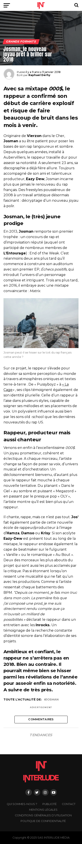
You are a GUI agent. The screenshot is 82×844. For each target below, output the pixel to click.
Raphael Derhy (39, 75)
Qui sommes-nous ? (22, 804)
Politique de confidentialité (43, 821)
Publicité (49, 804)
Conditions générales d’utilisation (43, 815)
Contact (68, 804)
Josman (52, 699)
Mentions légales (43, 809)
